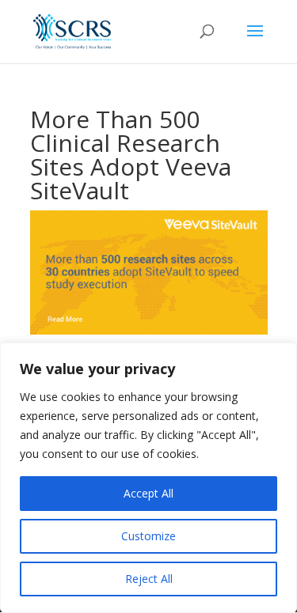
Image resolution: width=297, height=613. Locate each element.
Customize (148, 535)
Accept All (148, 493)
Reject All (149, 578)
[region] (148, 477)
